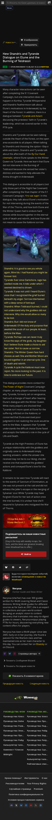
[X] (16, 805)
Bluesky (40, 644)
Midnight (7, 754)
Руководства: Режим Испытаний (38, 754)
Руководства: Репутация (38, 740)
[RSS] (36, 805)
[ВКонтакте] (41, 805)
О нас (44, 778)
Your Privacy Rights (36, 783)
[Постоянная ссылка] (27, 567)
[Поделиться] (49, 3)
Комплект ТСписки (13, 749)
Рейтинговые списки (38, 764)
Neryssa (45, 67)
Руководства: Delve (13, 721)
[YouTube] (31, 805)
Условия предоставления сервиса (26, 799)
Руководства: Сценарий (38, 749)
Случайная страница (20, 789)
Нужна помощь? (13, 778)
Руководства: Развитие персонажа (14, 726)
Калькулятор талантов (14, 745)
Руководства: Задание (38, 735)
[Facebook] (13, 567)
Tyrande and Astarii (32, 116)
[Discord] (11, 805)
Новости (10, 42)
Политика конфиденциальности (26, 794)
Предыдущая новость (13, 683)
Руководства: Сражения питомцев (38, 745)
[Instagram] (14, 654)
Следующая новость (39, 683)
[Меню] (3, 3)
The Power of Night (13, 386)
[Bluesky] (6, 567)
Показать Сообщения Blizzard (20, 660)
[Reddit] (20, 567)
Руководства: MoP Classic (38, 711)
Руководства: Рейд (13, 740)
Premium (38, 789)
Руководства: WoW (14, 711)
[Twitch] (5, 654)
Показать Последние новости (20, 666)
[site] (6, 576)
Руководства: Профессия (14, 735)
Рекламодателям (15, 783)
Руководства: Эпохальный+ (14, 730)
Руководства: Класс (13, 716)
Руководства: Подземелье (38, 726)
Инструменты (31, 778)
